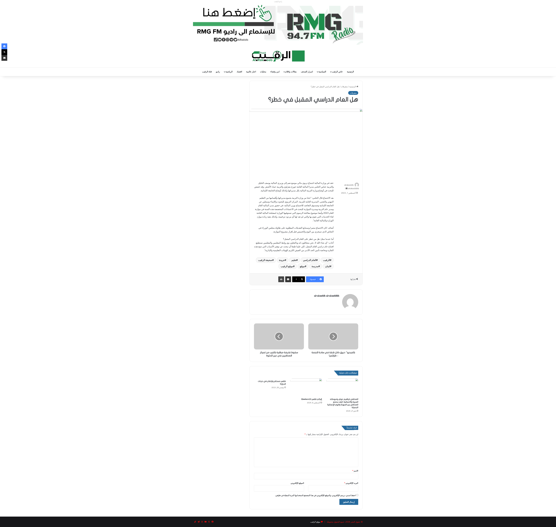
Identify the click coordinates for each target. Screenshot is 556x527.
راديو (218, 72)
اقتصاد (239, 72)
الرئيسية (350, 72)
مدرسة (315, 266)
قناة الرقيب (207, 72)
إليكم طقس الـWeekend (311, 399)
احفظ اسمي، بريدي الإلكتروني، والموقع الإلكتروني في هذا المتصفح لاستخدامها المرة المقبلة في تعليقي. (315, 495)
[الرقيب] (278, 56)
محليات (263, 72)
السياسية (322, 72)
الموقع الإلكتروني (297, 483)
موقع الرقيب (287, 266)
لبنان (327, 266)
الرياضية (229, 72)
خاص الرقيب (337, 72)
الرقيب (326, 260)
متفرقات (344, 86)
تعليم (293, 260)
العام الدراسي (309, 260)
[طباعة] (281, 279)
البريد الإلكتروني (351, 483)
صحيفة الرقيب (265, 260)
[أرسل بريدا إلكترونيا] (347, 188)
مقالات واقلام (291, 72)
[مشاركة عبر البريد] (288, 279)
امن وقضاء (275, 72)
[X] (4, 52)
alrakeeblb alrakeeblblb (326, 295)
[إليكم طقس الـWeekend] (306, 387)
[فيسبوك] (4, 46)
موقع (302, 266)
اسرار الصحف (307, 72)
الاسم (355, 471)
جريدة (282, 260)
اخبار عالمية (251, 72)
